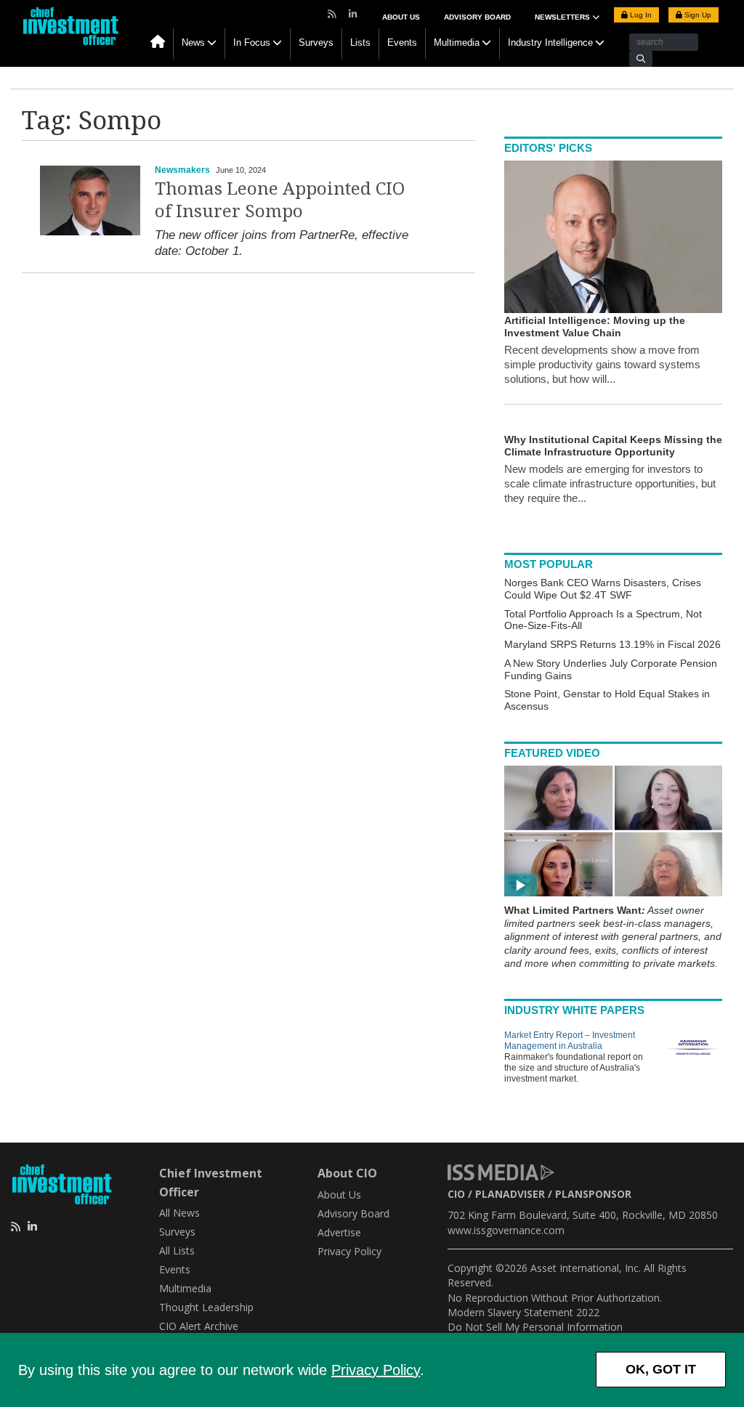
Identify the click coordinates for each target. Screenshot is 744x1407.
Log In (640, 15)
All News (179, 1213)
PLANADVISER (510, 1194)
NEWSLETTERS (563, 17)
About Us (401, 17)
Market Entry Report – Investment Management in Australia (569, 1040)
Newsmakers (182, 170)
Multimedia (457, 42)
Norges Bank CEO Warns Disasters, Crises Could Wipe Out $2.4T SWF (602, 589)
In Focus (251, 42)
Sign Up (696, 15)
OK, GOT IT (661, 1369)
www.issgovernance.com (506, 1230)
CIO (456, 1194)
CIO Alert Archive (198, 1326)
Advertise (339, 1232)
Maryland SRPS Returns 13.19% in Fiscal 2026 (612, 644)
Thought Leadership (206, 1307)
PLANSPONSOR (593, 1194)
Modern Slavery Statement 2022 (523, 1312)
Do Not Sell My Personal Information (535, 1327)
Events (402, 42)
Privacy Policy (375, 1370)
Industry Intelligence (550, 42)
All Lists (177, 1250)
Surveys (316, 42)
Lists (360, 42)
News (193, 42)
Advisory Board (477, 17)
